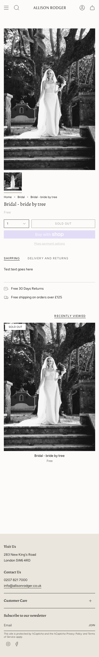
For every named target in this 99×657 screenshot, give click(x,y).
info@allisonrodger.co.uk (22, 586)
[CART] (92, 7)
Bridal (21, 197)
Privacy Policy (74, 633)
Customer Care (15, 600)
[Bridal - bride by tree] (49, 387)
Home (8, 197)
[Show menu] (6, 7)
